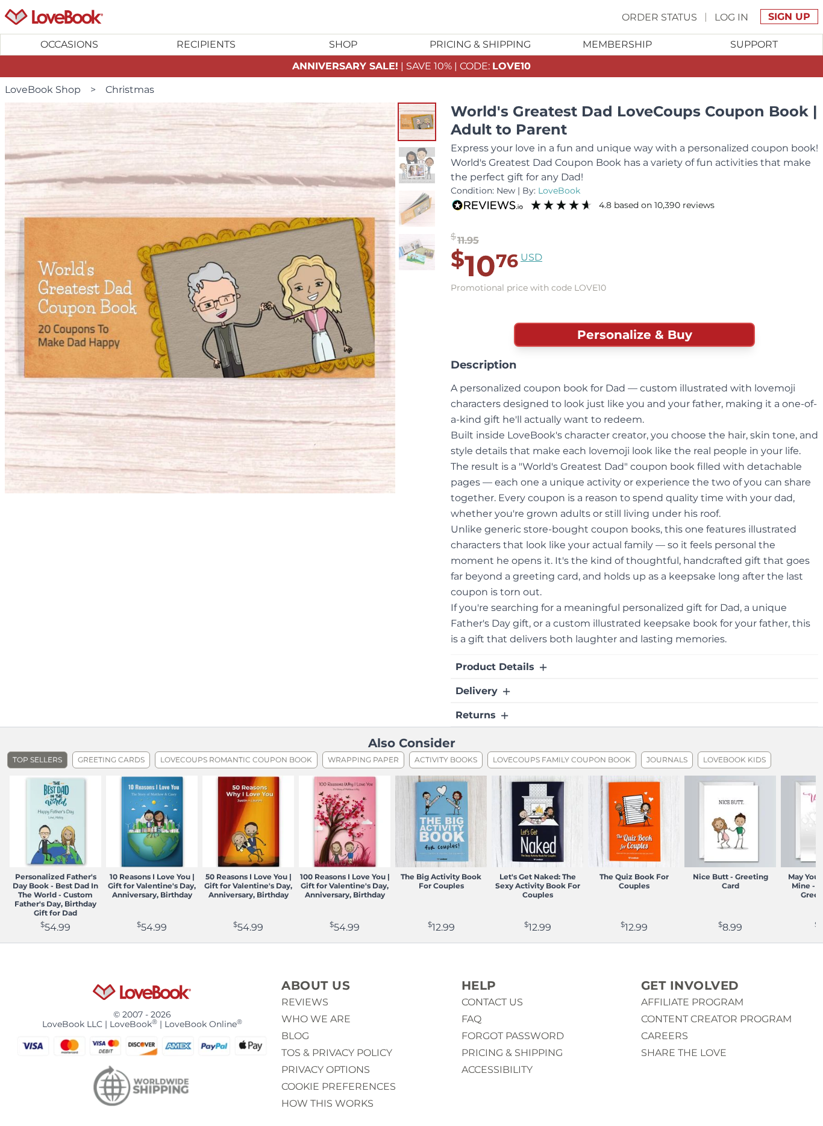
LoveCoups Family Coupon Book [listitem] (562, 759)
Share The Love (684, 1052)
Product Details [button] (496, 666)
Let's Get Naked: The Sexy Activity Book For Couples (537, 885)
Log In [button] (731, 16)
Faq (471, 1019)
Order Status (659, 16)
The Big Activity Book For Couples (441, 881)
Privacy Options (325, 1069)
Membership (617, 44)
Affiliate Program (692, 1002)
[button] (417, 122)
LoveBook (559, 190)
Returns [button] (477, 715)
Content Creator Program (716, 1019)
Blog (295, 1036)
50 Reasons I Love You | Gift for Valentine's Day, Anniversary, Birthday (248, 885)
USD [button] (531, 257)
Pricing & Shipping (480, 44)
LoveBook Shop (43, 89)
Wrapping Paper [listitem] (363, 759)
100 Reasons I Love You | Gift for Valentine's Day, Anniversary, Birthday (345, 885)
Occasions (69, 44)
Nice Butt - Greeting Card (730, 881)
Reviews (304, 1002)
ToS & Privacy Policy (336, 1052)
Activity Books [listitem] (446, 759)
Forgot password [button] (513, 1036)
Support (754, 44)
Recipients (206, 44)
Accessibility (497, 1069)
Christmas (129, 89)
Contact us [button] (492, 1002)
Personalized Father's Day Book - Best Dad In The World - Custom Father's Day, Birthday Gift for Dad (55, 894)
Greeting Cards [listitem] (111, 759)
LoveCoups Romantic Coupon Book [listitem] (236, 759)
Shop (343, 44)
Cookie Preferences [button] (338, 1086)
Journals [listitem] (666, 759)
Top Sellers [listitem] (37, 759)
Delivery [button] (478, 691)
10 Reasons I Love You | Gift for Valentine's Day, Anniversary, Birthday (152, 885)
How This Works (327, 1103)
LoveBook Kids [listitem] (734, 759)
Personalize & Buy (634, 334)
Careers (664, 1036)
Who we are (316, 1019)
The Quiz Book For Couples (634, 881)
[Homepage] (54, 17)
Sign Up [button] (789, 16)
